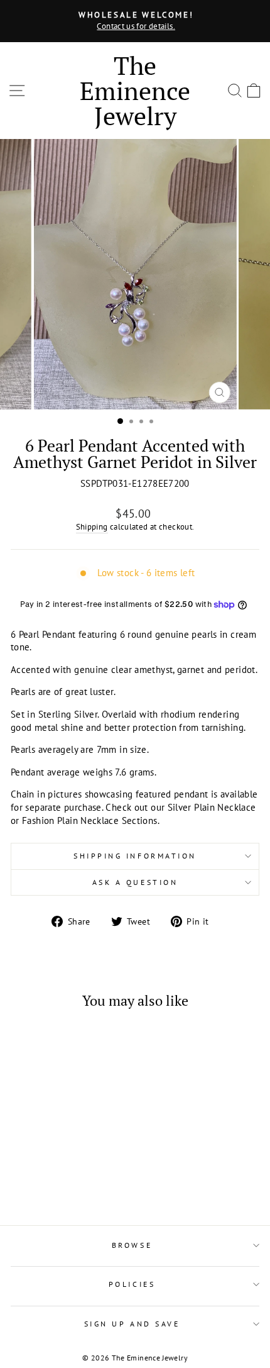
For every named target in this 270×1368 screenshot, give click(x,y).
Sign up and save (132, 1323)
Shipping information (135, 855)
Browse (132, 1245)
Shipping (92, 526)
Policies (132, 1284)
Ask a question (135, 882)
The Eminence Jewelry (135, 90)
